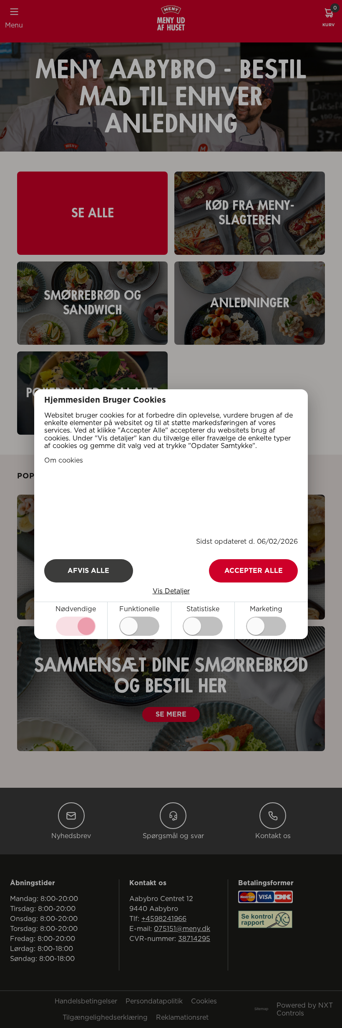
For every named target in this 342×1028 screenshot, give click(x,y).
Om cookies (63, 460)
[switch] (139, 626)
